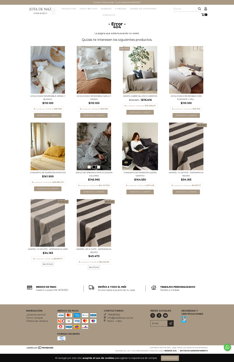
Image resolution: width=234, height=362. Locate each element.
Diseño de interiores (143, 8)
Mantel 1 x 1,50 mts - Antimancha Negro (186, 174)
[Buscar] (199, 9)
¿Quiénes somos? (36, 314)
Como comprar (34, 317)
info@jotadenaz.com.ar (120, 317)
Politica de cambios (37, 321)
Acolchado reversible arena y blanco (47, 97)
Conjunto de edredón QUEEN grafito (140, 174)
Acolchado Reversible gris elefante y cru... (186, 97)
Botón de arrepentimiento (194, 351)
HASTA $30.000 (88, 8)
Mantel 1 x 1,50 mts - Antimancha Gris (48, 249)
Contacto (109, 15)
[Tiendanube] (40, 349)
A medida (120, 8)
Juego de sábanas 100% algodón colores (94, 174)
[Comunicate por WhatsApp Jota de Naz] (227, 347)
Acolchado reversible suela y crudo (94, 97)
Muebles (106, 8)
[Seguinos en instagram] (152, 315)
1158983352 (114, 314)
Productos (69, 8)
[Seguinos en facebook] (159, 315)
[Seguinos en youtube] (165, 315)
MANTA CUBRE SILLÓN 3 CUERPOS (140, 96)
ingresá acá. (170, 351)
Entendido (170, 358)
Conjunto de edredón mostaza (48, 172)
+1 (98, 167)
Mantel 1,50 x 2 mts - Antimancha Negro (93, 250)
